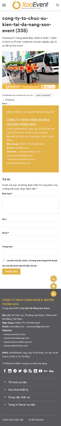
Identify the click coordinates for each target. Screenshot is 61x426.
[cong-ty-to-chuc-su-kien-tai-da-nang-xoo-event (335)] (30, 69)
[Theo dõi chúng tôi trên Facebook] (5, 371)
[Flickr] (45, 371)
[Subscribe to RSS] (30, 371)
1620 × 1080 (50, 38)
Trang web (7, 246)
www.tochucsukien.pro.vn (21, 159)
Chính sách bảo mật (12, 419)
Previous (8, 99)
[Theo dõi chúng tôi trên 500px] (51, 371)
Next (6, 103)
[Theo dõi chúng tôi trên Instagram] (10, 371)
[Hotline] (54, 279)
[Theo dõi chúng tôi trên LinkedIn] (35, 371)
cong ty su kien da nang (34, 363)
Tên (4, 219)
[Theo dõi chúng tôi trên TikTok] (15, 371)
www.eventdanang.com (20, 155)
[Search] (57, 5)
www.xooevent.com (29, 151)
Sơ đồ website (36, 419)
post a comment (43, 95)
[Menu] (4, 5)
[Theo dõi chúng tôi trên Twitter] (20, 371)
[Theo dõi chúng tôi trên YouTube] (40, 371)
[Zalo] (54, 294)
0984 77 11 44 (26, 144)
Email (5, 232)
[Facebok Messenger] (54, 286)
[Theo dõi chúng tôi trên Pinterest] (25, 371)
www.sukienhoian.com (19, 163)
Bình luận (7, 193)
